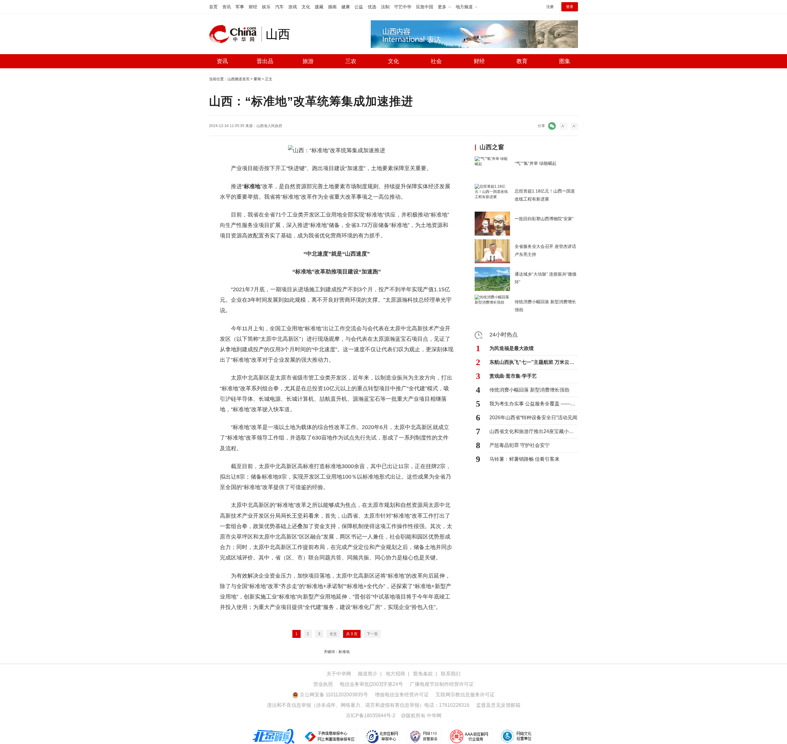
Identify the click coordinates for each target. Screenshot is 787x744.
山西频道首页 (238, 79)
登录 (569, 7)
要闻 (257, 79)
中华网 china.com (235, 34)
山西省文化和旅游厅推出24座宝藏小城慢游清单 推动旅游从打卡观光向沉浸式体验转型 (533, 431)
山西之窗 (492, 147)
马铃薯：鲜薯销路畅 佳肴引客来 (524, 459)
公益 (358, 6)
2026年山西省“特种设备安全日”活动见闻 (533, 417)
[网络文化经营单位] (517, 736)
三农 (350, 61)
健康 (345, 6)
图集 (564, 61)
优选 (372, 6)
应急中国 (424, 6)
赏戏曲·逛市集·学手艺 (513, 376)
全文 (333, 634)
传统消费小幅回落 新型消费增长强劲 (529, 389)
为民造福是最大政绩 (511, 348)
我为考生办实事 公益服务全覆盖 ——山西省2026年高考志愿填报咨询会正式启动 (533, 403)
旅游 (308, 61)
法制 (385, 6)
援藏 (319, 6)
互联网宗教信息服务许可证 (465, 694)
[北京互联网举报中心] (382, 736)
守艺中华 (402, 6)
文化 (306, 6)
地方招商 (395, 673)
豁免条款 (423, 673)
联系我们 (451, 673)
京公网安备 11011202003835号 (333, 694)
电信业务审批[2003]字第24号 (371, 684)
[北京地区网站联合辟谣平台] (274, 736)
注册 (550, 7)
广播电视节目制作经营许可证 (442, 684)
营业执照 (323, 684)
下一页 (372, 634)
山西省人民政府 (269, 126)
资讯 (226, 6)
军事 (239, 6)
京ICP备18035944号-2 (370, 715)
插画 (332, 6)
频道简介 (368, 673)
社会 (436, 61)
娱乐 (266, 6)
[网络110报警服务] (424, 736)
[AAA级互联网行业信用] (470, 736)
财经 (253, 6)
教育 (522, 61)
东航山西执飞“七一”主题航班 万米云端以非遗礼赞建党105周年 (533, 362)
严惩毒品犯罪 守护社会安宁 (519, 445)
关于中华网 (338, 673)
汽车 (279, 6)
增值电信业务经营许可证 (402, 694)
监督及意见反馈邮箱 (498, 705)
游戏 (292, 6)
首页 (213, 6)
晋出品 (265, 61)
